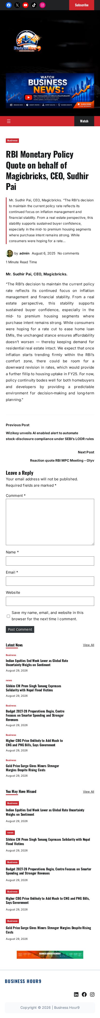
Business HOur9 (23, 981)
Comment (16, 495)
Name (12, 552)
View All (88, 645)
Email (12, 572)
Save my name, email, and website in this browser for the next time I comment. (47, 615)
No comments (68, 253)
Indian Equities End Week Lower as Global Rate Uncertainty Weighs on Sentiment (37, 662)
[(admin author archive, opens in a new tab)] (9, 256)
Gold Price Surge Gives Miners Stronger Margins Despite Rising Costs (32, 767)
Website (13, 592)
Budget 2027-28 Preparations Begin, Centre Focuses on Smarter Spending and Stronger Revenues (35, 715)
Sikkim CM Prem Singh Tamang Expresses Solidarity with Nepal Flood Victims (33, 688)
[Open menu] (9, 121)
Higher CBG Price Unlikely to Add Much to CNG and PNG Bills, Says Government (34, 742)
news (9, 680)
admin (24, 253)
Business (12, 140)
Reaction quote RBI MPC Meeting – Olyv (62, 460)
